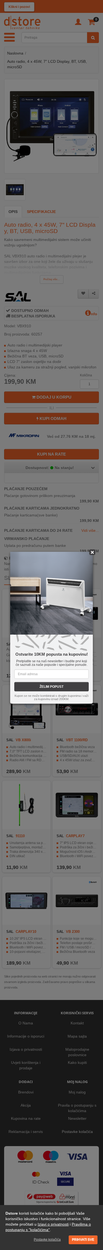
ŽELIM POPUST (51, 687)
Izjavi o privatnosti (53, 1224)
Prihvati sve (83, 1240)
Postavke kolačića (47, 1240)
